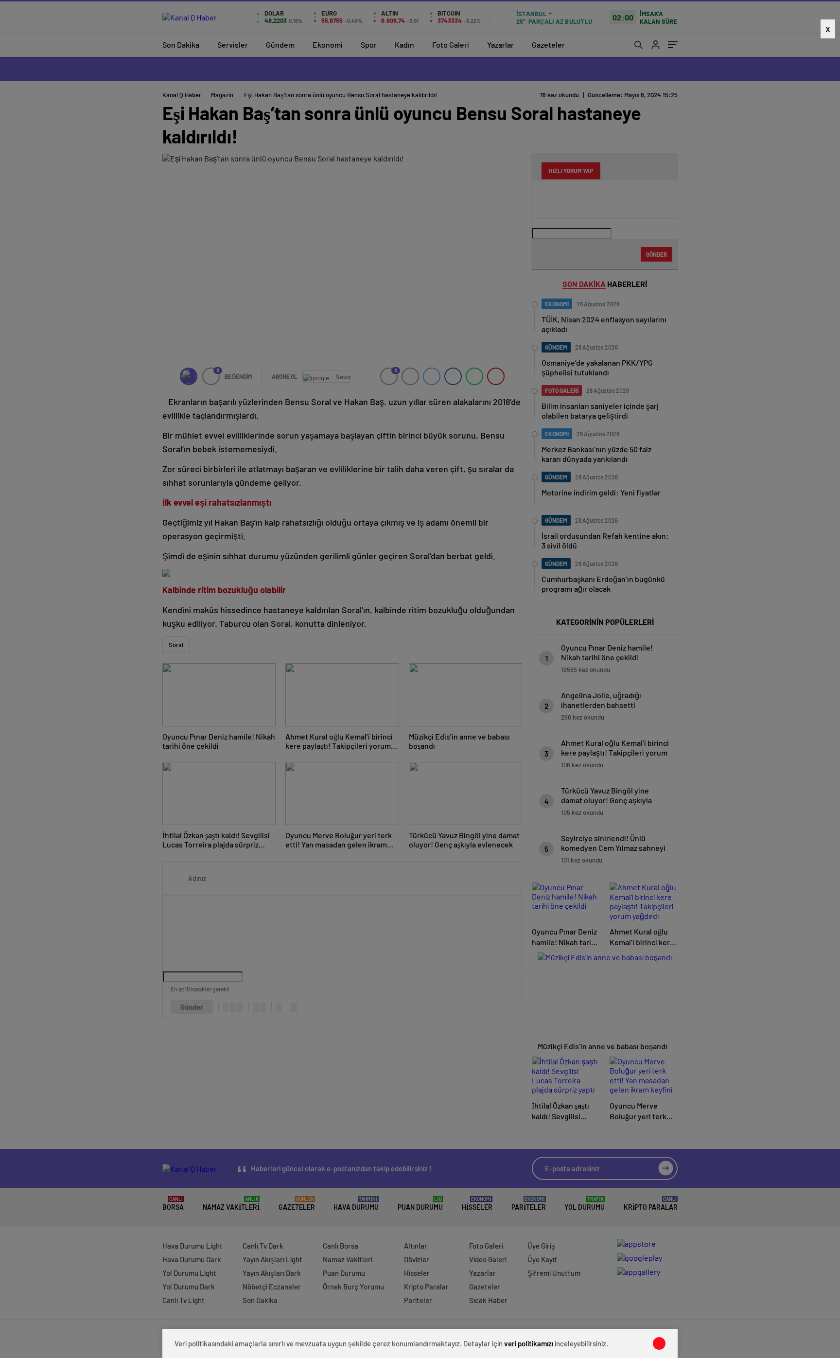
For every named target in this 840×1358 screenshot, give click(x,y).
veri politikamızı (528, 1343)
